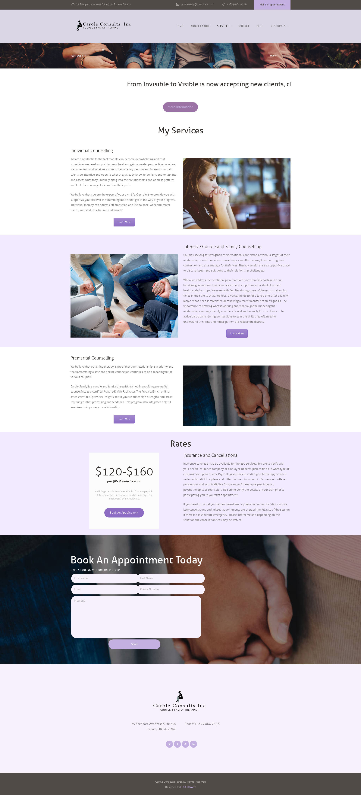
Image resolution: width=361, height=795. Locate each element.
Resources (278, 26)
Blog (260, 26)
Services (223, 26)
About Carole (200, 26)
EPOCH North (188, 787)
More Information (180, 107)
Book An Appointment (124, 512)
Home (179, 26)
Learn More (124, 222)
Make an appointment (272, 4)
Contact (243, 26)
